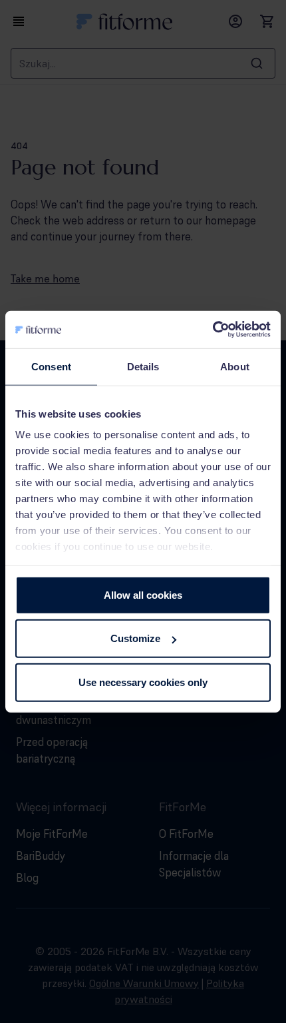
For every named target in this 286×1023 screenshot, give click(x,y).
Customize (135, 638)
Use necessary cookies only (143, 681)
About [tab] (234, 366)
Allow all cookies (143, 594)
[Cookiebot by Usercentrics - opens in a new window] (212, 329)
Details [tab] (143, 366)
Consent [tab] (51, 366)
